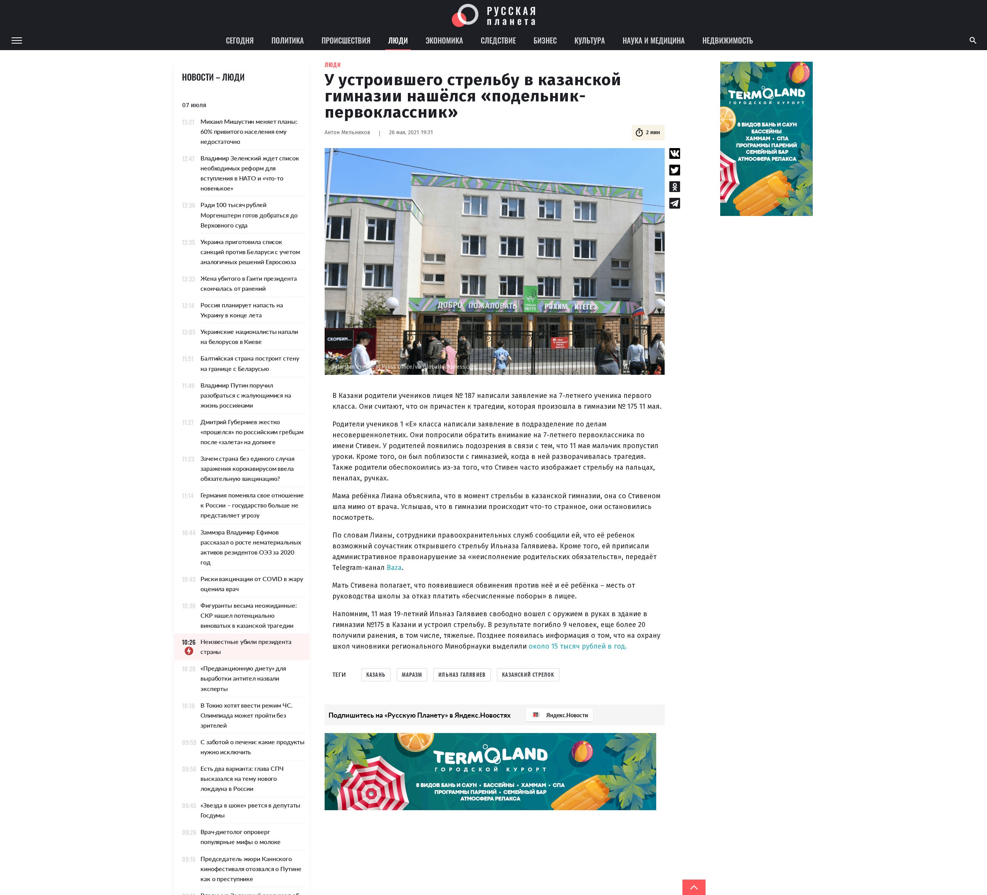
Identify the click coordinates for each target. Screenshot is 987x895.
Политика (287, 40)
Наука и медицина (654, 40)
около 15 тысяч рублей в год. (578, 646)
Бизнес (545, 40)
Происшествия (346, 40)
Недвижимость (727, 40)
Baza (394, 567)
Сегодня (240, 40)
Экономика (444, 40)
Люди (398, 40)
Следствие (498, 40)
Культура (589, 40)
